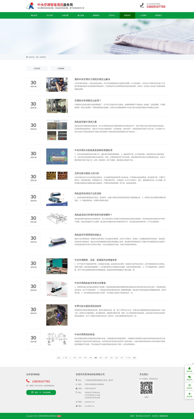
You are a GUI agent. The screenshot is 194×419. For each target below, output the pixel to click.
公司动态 (37, 68)
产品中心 (112, 15)
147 (80, 358)
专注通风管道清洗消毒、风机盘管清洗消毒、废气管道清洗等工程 (60, 6)
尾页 (134, 358)
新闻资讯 (127, 15)
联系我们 (158, 15)
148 (85, 358)
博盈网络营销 (163, 416)
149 (90, 358)
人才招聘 (143, 15)
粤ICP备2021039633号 (143, 416)
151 (101, 358)
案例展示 (96, 15)
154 (116, 358)
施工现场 (80, 15)
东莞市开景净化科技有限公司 (47, 416)
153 (111, 358)
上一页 (65, 358)
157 (122, 358)
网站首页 (34, 15)
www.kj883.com (90, 406)
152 (106, 358)
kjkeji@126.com (90, 402)
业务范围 (65, 15)
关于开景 (49, 15)
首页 (37, 57)
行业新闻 (61, 68)
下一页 (128, 358)
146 (75, 358)
